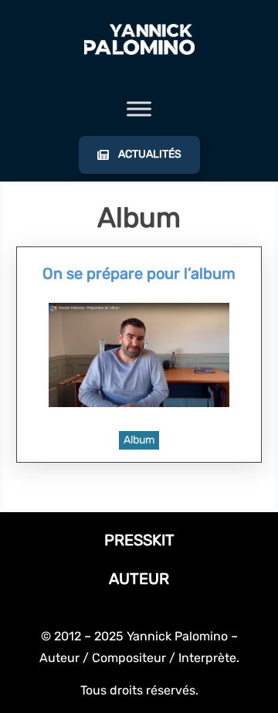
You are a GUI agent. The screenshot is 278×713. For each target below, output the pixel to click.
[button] (139, 155)
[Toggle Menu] (139, 109)
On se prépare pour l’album (139, 273)
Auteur (139, 578)
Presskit (139, 540)
